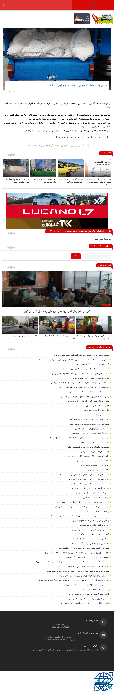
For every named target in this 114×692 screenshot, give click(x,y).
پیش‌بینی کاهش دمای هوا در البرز (96, 589)
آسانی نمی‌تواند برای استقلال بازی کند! (94, 534)
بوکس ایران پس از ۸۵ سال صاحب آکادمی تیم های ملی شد (86, 456)
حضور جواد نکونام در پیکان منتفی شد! (94, 465)
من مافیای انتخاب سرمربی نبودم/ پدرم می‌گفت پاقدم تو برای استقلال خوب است (78, 438)
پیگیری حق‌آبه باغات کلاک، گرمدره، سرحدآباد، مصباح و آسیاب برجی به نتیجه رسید (78, 571)
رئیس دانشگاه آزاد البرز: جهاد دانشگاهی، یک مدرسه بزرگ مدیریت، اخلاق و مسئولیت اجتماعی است (71, 562)
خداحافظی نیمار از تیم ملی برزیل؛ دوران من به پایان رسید (87, 484)
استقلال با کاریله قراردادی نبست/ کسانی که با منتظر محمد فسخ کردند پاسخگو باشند (77, 516)
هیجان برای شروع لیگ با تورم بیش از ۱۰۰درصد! (91, 539)
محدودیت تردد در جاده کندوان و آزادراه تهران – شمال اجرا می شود (83, 387)
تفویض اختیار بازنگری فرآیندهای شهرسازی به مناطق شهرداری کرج (57, 311)
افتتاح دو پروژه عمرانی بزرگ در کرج (25, 336)
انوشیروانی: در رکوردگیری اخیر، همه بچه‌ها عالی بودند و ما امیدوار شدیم (81, 506)
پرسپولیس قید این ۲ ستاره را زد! (96, 511)
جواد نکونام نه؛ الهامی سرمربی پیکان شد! (93, 451)
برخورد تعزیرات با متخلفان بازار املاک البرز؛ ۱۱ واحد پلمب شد (86, 566)
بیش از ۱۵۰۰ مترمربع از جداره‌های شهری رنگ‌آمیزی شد (17, 181)
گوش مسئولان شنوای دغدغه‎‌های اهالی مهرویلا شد (44, 181)
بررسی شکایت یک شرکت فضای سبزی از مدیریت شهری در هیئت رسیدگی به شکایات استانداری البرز (71, 580)
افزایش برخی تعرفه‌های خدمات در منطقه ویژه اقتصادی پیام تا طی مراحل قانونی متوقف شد (74, 359)
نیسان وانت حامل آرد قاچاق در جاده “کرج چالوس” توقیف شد (76, 86)
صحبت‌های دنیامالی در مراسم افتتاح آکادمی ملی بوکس (88, 447)
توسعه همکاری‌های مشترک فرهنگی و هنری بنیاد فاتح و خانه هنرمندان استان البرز (77, 382)
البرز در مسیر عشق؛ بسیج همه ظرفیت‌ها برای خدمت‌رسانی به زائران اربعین (80, 373)
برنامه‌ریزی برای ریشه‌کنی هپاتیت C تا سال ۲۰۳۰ (90, 543)
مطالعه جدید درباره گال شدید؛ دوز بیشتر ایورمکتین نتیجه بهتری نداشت (98, 182)
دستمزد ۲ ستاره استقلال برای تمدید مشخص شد (90, 433)
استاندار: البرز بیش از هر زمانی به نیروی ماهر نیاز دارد (88, 598)
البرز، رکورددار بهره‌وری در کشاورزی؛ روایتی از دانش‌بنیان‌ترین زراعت (83, 575)
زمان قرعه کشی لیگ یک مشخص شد (94, 525)
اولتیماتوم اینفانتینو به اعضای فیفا (96, 410)
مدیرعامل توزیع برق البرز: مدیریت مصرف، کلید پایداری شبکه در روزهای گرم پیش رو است (75, 552)
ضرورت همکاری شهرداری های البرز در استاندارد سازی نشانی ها (84, 603)
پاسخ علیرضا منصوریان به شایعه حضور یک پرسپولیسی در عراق (85, 396)
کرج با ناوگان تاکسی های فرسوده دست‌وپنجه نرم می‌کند (71, 181)
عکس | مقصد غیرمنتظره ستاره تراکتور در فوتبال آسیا (89, 419)
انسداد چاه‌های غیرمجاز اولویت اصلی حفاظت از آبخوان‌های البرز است (82, 585)
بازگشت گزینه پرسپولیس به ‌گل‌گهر (96, 497)
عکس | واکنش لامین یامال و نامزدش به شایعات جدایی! (88, 401)
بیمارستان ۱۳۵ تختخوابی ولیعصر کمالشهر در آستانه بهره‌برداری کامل (83, 557)
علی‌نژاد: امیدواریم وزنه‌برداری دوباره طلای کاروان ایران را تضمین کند (83, 502)
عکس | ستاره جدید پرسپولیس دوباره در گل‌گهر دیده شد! (87, 442)
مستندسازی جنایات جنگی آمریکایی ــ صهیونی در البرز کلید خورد (84, 474)
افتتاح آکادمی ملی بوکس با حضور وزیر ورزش (92, 461)
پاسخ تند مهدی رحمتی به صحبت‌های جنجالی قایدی (89, 424)
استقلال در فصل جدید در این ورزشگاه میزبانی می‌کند (89, 479)
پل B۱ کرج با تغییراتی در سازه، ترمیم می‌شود (92, 493)
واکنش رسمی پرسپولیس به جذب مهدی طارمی (91, 520)
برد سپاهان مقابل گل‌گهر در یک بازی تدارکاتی (92, 428)
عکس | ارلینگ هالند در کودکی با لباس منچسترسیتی (89, 392)
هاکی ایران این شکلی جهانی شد (96, 470)
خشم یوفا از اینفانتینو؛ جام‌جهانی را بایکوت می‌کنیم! (90, 529)
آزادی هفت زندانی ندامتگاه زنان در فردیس (92, 364)
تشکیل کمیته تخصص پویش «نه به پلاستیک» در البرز (88, 594)
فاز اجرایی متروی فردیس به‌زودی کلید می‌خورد (91, 378)
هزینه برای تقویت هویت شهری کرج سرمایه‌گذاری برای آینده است (84, 548)
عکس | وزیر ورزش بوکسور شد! (97, 415)
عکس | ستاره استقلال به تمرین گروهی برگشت (91, 405)
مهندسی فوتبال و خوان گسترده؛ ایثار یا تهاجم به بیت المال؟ (87, 488)
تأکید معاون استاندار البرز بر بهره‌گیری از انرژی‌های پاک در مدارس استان (82, 369)
